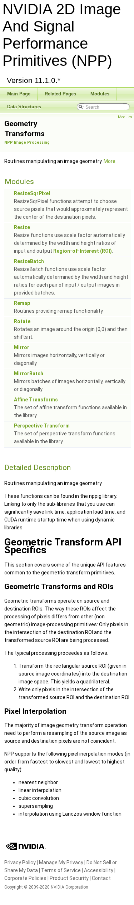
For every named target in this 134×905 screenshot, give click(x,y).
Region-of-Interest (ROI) (82, 251)
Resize (22, 227)
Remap (22, 303)
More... (111, 161)
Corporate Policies (25, 878)
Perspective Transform (42, 426)
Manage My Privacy (61, 862)
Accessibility (98, 870)
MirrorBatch (28, 373)
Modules (125, 117)
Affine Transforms (36, 399)
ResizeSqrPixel (32, 193)
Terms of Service (61, 870)
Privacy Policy (20, 862)
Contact (101, 878)
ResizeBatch (29, 261)
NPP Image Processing (27, 142)
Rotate (22, 321)
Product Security (69, 878)
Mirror (21, 347)
